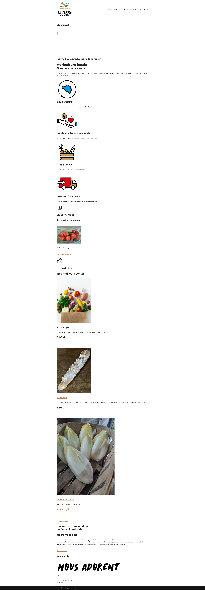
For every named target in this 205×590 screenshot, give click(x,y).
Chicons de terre (65, 499)
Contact (145, 9)
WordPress (73, 588)
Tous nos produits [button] (62, 521)
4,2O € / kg (64, 509)
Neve (58, 588)
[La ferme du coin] (65, 9)
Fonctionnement (135, 9)
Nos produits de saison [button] (64, 254)
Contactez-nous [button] (62, 551)
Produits (116, 9)
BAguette (62, 397)
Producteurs (125, 9)
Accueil (109, 9)
